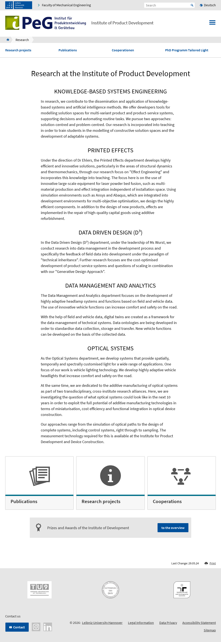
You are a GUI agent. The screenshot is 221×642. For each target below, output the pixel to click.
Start (192, 5)
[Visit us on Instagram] (36, 626)
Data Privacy (168, 622)
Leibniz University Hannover (102, 622)
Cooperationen (123, 50)
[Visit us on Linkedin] (47, 626)
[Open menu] (212, 23)
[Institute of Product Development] (7, 40)
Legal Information (141, 622)
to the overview (173, 528)
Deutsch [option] (210, 5)
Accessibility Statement (199, 622)
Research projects (18, 50)
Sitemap (210, 630)
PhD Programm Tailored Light (186, 50)
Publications (67, 50)
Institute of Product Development (122, 22)
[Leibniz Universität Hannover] (18, 5)
